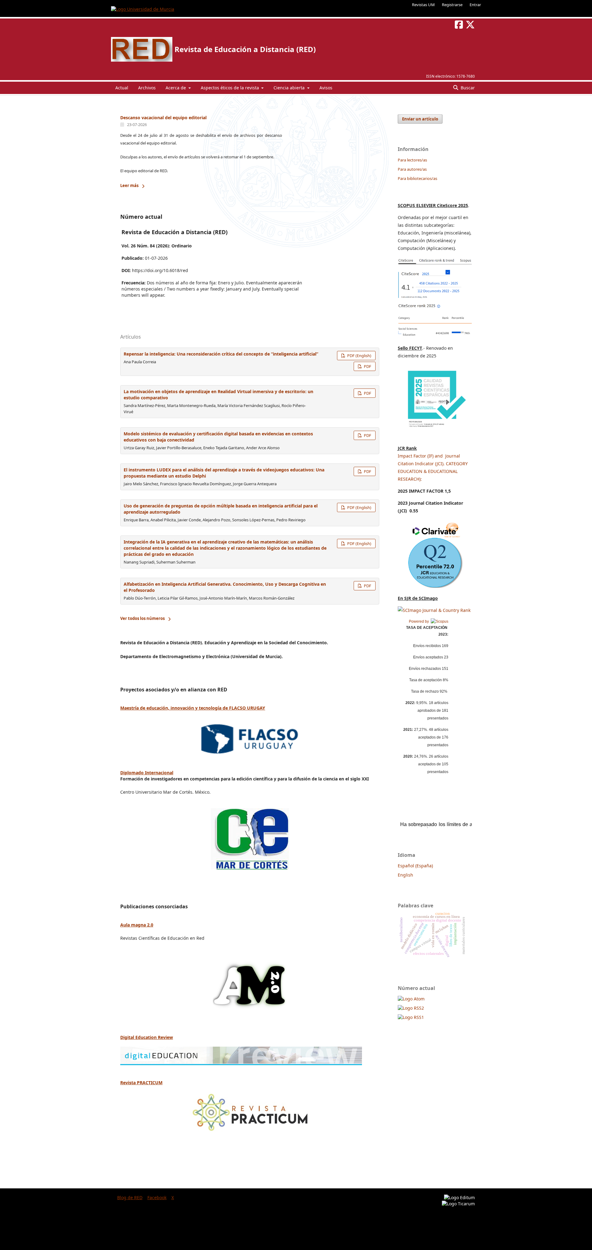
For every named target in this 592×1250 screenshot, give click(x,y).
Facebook (156, 1197)
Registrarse (452, 4)
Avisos (325, 88)
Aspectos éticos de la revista (230, 88)
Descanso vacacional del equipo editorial (163, 117)
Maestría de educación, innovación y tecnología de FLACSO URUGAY (192, 708)
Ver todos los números (142, 618)
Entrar (475, 4)
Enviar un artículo (420, 119)
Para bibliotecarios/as (417, 178)
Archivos (147, 88)
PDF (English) (358, 355)
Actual (121, 88)
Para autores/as (412, 169)
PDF (367, 366)
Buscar (467, 88)
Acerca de (176, 88)
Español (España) (415, 866)
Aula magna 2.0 (136, 925)
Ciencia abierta (289, 88)
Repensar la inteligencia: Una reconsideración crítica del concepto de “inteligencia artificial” (221, 354)
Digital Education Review (146, 1037)
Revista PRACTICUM (141, 1082)
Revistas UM (423, 4)
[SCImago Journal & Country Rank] (434, 610)
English (405, 875)
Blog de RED (129, 1197)
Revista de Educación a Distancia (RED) (245, 49)
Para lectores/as (412, 160)
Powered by (420, 621)
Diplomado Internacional (146, 773)
